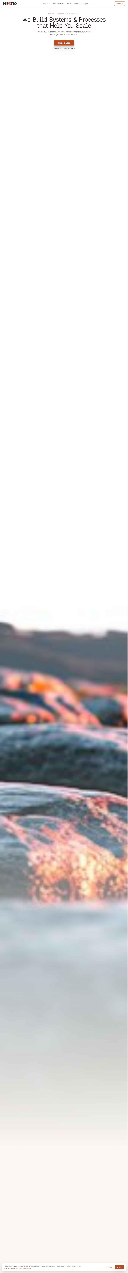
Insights (85, 3)
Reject (110, 1267)
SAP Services (58, 3)
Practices (46, 3)
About (76, 3)
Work (69, 3)
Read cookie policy (25, 1268)
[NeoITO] (10, 3)
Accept (119, 1267)
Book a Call (64, 43)
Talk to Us (119, 4)
